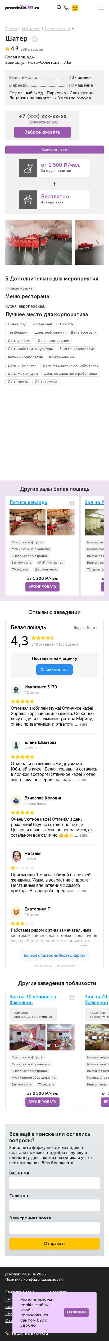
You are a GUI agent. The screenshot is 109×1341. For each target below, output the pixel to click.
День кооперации (53, 340)
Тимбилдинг (18, 332)
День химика (46, 382)
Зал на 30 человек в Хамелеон (33, 1000)
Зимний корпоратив (77, 349)
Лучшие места (75, 8)
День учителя (19, 340)
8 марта (66, 324)
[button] (11, 242)
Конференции (61, 357)
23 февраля (43, 324)
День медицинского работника (71, 365)
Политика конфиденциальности (34, 1279)
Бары (9, 1313)
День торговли (83, 332)
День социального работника (70, 373)
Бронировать (42, 586)
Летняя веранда (28, 502)
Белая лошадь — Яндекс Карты (54, 965)
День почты (18, 382)
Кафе (10, 1306)
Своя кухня (81, 92)
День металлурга (23, 373)
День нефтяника (49, 332)
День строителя (22, 365)
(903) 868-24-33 (30, 1333)
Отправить (55, 1243)
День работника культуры (30, 349)
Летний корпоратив (25, 357)
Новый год (17, 324)
